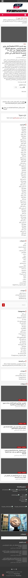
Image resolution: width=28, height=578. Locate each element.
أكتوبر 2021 (23, 218)
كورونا (24, 275)
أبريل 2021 (24, 229)
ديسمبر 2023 (23, 179)
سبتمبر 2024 (23, 163)
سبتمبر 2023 (23, 184)
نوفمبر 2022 (23, 202)
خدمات (24, 254)
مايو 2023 (24, 192)
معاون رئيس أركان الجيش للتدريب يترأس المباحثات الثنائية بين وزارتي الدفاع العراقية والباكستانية (13, 102)
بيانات (25, 248)
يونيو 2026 (23, 129)
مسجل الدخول (16, 117)
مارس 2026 (23, 134)
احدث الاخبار (22, 542)
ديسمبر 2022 (23, 201)
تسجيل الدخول (22, 293)
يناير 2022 (24, 213)
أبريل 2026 (23, 132)
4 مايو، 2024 (23, 479)
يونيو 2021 (24, 226)
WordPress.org (22, 298)
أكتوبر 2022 (23, 204)
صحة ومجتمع (23, 263)
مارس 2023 (23, 195)
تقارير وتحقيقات (22, 250)
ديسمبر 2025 (23, 139)
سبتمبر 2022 (23, 206)
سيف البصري (17, 406)
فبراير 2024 (23, 175)
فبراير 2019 (23, 235)
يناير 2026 (24, 138)
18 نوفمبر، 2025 (23, 430)
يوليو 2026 (23, 127)
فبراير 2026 (23, 136)
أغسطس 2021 (22, 222)
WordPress (18, 575)
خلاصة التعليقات (22, 296)
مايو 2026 (24, 130)
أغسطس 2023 (22, 186)
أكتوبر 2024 (23, 161)
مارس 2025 (23, 152)
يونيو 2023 (23, 190)
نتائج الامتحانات (22, 283)
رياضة (24, 259)
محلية (25, 43)
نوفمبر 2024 (23, 159)
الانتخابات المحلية (22, 247)
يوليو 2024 (23, 166)
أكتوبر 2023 (23, 183)
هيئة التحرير (18, 57)
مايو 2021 (24, 227)
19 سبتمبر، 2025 (23, 455)
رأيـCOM (24, 257)
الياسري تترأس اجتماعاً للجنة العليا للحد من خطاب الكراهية (14, 108)
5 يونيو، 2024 (23, 57)
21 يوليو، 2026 (19, 548)
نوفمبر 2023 (23, 181)
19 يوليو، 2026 (19, 562)
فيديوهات (23, 272)
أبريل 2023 (23, 193)
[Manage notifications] (3, 575)
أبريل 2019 (24, 233)
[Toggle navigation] (25, 14)
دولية (25, 256)
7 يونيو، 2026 (23, 406)
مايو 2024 (24, 170)
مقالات (24, 279)
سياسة (24, 261)
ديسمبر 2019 (23, 231)
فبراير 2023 (23, 197)
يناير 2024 (24, 177)
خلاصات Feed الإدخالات (20, 295)
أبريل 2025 (23, 150)
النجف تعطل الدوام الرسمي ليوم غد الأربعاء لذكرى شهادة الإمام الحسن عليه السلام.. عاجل (12, 552)
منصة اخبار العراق (10, 571)
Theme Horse (16, 573)
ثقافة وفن (23, 252)
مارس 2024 (23, 174)
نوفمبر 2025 (23, 141)
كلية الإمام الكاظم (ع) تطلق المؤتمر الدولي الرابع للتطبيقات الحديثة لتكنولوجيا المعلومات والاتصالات (12, 559)
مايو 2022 (24, 211)
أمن (25, 243)
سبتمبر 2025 (23, 145)
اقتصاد (24, 245)
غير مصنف (23, 268)
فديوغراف (23, 270)
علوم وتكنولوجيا (22, 266)
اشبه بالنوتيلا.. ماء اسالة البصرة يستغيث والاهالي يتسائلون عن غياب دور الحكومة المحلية (15, 452)
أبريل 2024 (23, 172)
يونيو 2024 (23, 168)
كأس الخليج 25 (23, 274)
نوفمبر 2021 (23, 217)
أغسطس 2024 (22, 165)
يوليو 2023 (23, 188)
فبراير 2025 (23, 154)
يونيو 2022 (23, 209)
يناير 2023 (24, 199)
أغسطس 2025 (22, 147)
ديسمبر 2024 (23, 157)
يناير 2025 (24, 156)
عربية (25, 265)
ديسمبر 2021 (23, 215)
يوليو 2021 (24, 224)
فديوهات (23, 384)
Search (3, 305)
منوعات (24, 281)
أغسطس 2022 (22, 208)
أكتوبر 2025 (23, 143)
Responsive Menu (2, 1)
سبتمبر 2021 (23, 220)
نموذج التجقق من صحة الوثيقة (19, 284)
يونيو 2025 (23, 148)
